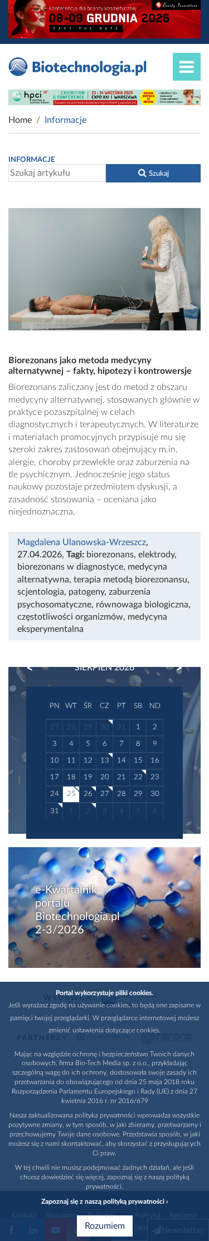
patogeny (86, 591)
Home (20, 120)
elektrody (156, 554)
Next (174, 668)
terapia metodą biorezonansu (130, 579)
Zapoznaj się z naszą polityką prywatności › (104, 1201)
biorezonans (110, 554)
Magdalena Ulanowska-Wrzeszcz (81, 542)
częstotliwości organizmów (70, 616)
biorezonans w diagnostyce (70, 566)
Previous (35, 668)
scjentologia (40, 591)
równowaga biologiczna (142, 604)
